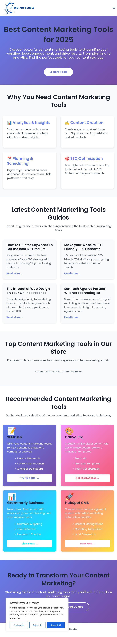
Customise (18, 625)
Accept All (56, 625)
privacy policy (63, 335)
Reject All (37, 625)
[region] (37, 614)
